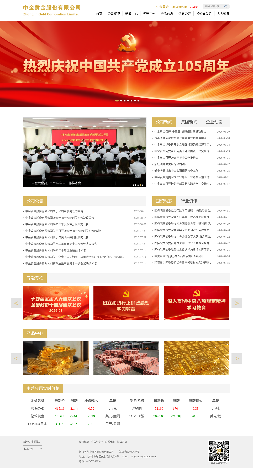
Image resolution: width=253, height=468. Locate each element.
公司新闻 (164, 122)
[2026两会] (56, 302)
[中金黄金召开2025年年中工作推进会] (84, 152)
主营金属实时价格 (43, 388)
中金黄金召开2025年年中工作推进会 (56, 183)
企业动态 (214, 122)
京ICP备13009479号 (128, 451)
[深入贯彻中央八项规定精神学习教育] (196, 302)
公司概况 (84, 442)
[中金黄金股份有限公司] (51, 10)
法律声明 (122, 442)
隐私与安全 (97, 442)
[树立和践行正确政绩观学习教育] (126, 302)
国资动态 (164, 201)
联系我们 (110, 442)
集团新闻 (189, 122)
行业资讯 (189, 201)
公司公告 (35, 201)
